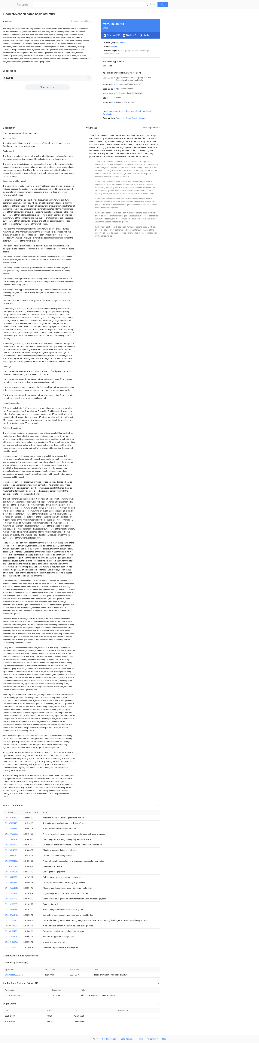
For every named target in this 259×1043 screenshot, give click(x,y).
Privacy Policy (152, 1039)
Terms (140, 1039)
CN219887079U (11, 855)
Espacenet (120, 118)
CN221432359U (11, 839)
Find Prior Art (131, 35)
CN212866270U (11, 845)
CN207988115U (11, 823)
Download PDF (113, 35)
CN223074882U (11, 828)
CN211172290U (11, 920)
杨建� (114, 46)
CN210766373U (11, 915)
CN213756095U (11, 834)
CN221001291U (11, 936)
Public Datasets (126, 1039)
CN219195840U (11, 942)
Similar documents (127, 111)
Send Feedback (109, 1039)
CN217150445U (11, 947)
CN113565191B (11, 888)
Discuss (142, 118)
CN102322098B (11, 866)
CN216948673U (11, 877)
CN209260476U (11, 931)
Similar (146, 35)
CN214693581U (11, 872)
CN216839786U (11, 882)
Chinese (122, 42)
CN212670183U (11, 893)
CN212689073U (11, 899)
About (95, 1039)
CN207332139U (11, 861)
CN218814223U (11, 850)
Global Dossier (132, 118)
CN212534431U (11, 909)
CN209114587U (11, 926)
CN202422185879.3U (14, 975)
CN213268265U (11, 904)
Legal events (112, 111)
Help (164, 1039)
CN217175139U (11, 818)
